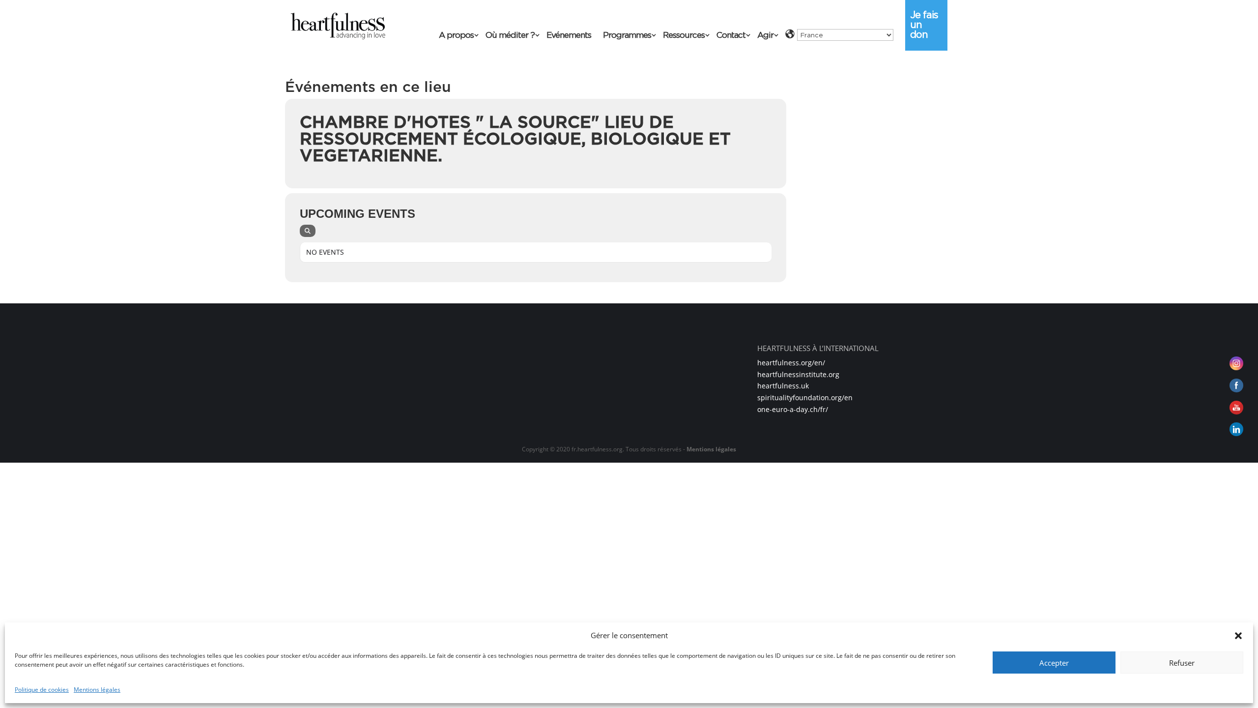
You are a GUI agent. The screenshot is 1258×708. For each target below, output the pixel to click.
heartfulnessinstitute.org (798, 374)
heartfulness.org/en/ (791, 362)
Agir (765, 35)
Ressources (684, 35)
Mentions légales (97, 689)
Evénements (568, 35)
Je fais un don (924, 24)
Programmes (627, 35)
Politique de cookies (42, 689)
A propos (456, 35)
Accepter (1054, 663)
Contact (730, 35)
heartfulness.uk (783, 385)
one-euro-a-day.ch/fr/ (792, 409)
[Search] (307, 231)
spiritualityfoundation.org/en (805, 397)
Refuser (1182, 663)
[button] (1238, 636)
